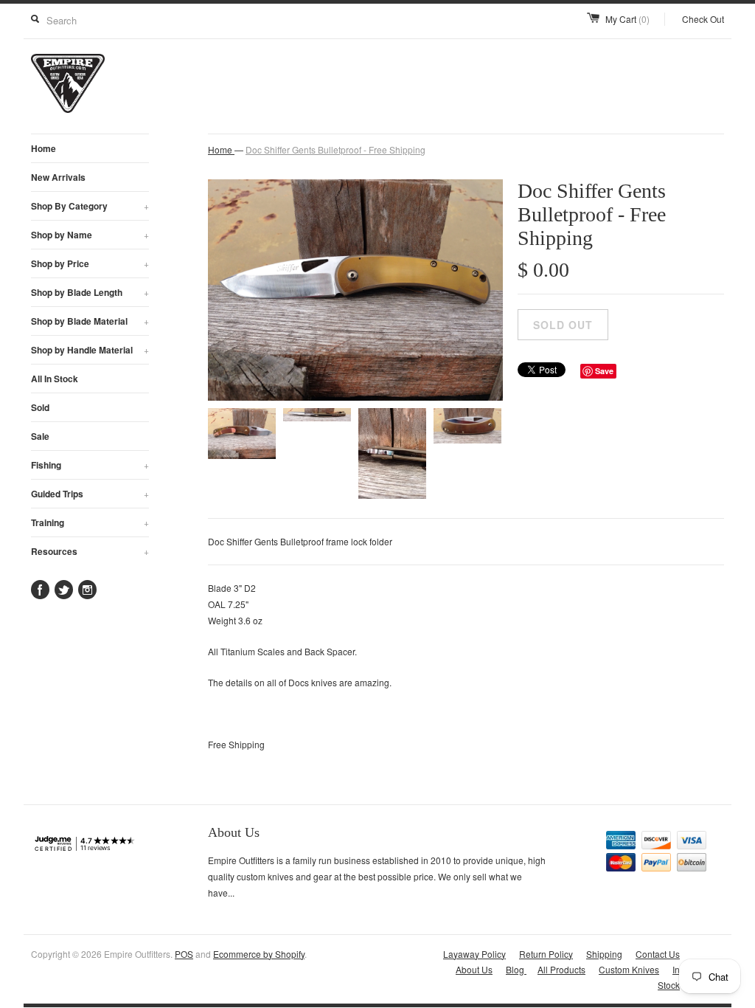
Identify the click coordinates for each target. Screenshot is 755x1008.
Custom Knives (629, 969)
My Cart (627, 19)
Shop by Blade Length (90, 292)
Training (90, 522)
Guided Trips (90, 493)
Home (43, 148)
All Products (561, 969)
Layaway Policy (474, 953)
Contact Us (658, 953)
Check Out (703, 19)
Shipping (604, 953)
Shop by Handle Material (90, 349)
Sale (40, 436)
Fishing (90, 465)
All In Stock (54, 378)
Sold (40, 407)
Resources (90, 551)
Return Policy (546, 953)
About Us (474, 969)
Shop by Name (90, 234)
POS (184, 953)
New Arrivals (58, 177)
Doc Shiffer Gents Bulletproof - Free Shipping (335, 149)
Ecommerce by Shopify (259, 953)
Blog (516, 969)
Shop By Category (90, 206)
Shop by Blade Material (90, 321)
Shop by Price (90, 263)
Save (604, 370)
